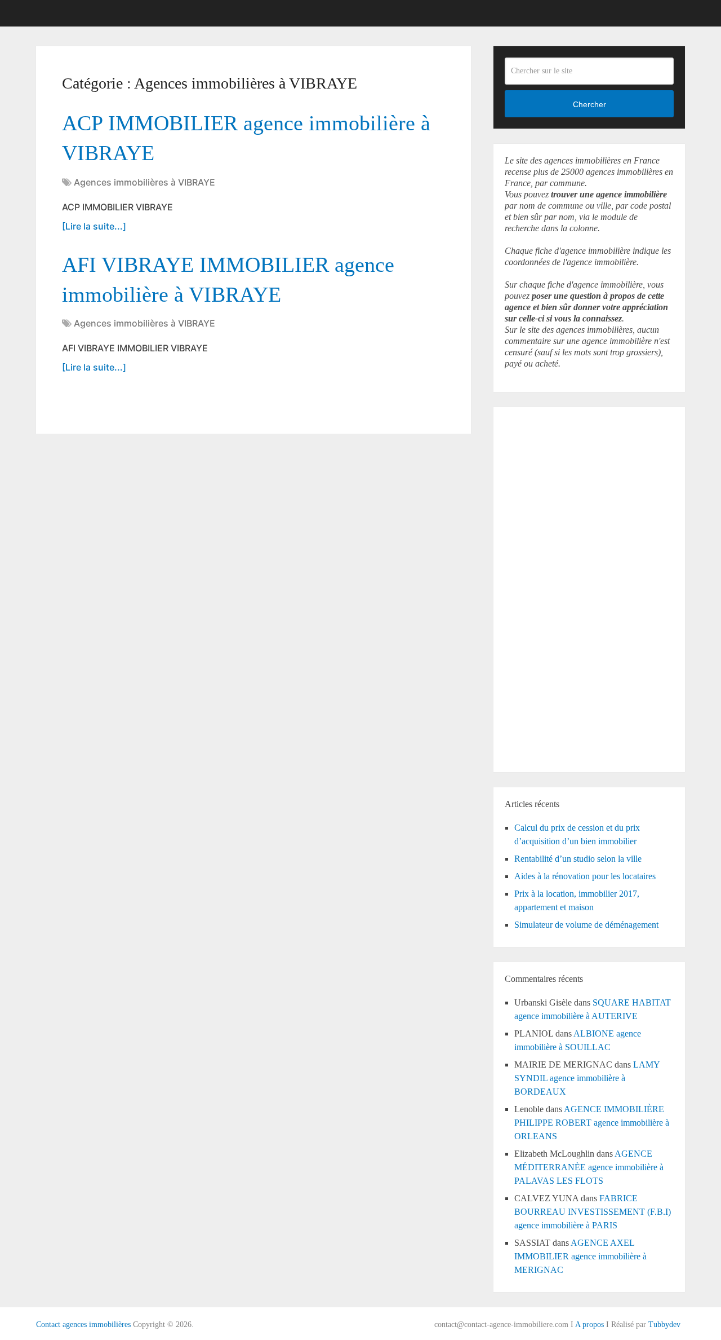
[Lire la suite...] (94, 226)
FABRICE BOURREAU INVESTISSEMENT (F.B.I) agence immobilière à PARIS (592, 1211)
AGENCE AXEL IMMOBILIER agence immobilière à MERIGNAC (580, 1256)
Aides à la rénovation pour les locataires (585, 876)
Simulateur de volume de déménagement (586, 924)
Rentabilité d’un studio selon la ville (578, 858)
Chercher (589, 104)
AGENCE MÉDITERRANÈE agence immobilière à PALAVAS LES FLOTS (589, 1167)
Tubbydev (664, 1324)
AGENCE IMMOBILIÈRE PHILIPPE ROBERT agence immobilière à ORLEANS (591, 1122)
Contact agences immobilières (83, 1324)
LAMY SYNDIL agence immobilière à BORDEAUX (587, 1078)
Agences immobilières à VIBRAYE (144, 182)
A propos (589, 1324)
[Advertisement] (538, 587)
